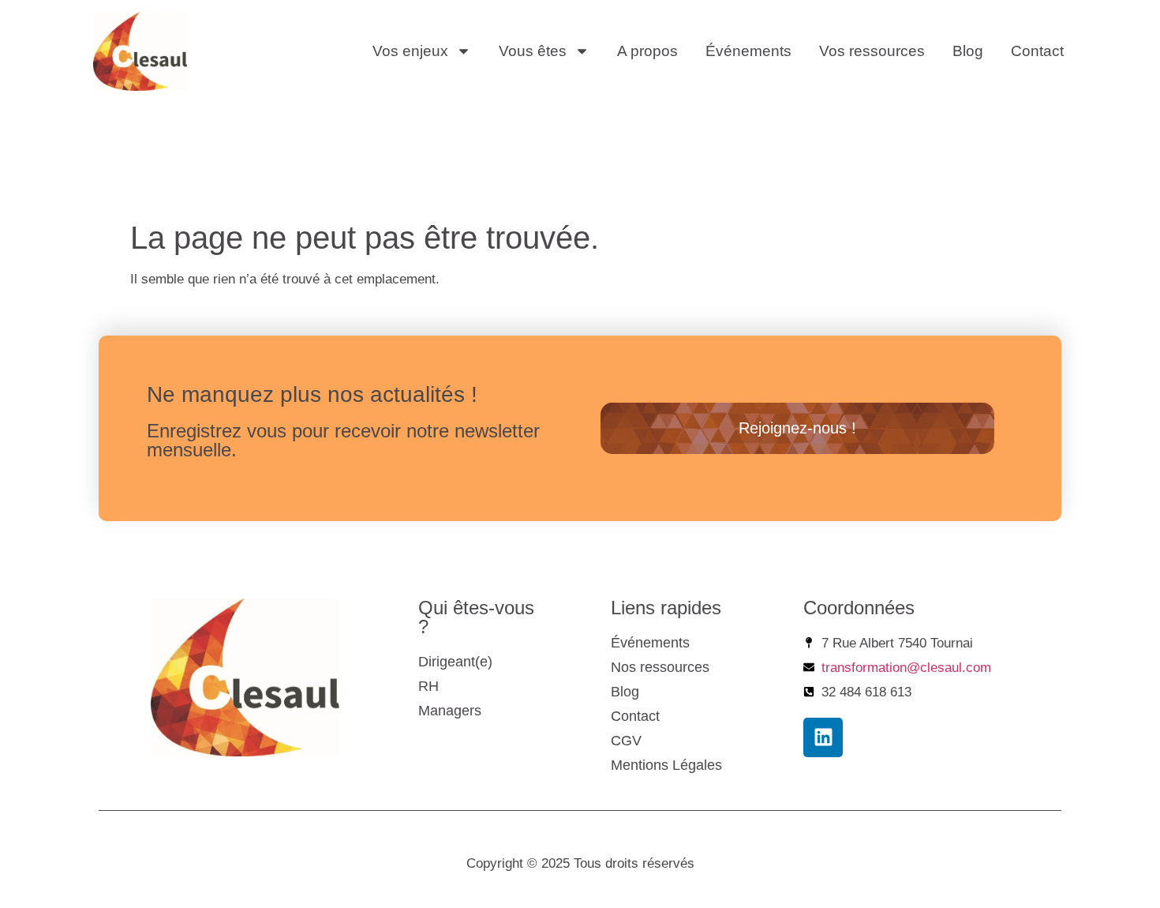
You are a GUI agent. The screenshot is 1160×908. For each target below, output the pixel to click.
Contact (1037, 51)
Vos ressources (872, 51)
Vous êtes (533, 51)
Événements (748, 51)
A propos (647, 51)
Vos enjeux (410, 51)
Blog (967, 51)
